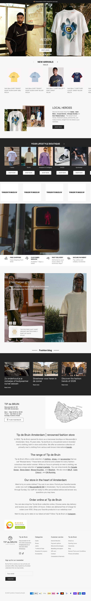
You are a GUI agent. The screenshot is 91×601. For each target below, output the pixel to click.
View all (45, 64)
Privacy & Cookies (73, 553)
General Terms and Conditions (77, 551)
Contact (53, 553)
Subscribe (11, 579)
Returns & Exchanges (57, 546)
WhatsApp (22, 548)
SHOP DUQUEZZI (45, 50)
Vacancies (71, 546)
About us (70, 540)
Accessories (38, 553)
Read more (7, 387)
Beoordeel (20, 527)
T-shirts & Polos (39, 548)
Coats (36, 540)
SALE (72, 12)
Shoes (31, 12)
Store (79, 12)
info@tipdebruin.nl (24, 544)
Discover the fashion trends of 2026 (71, 379)
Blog (69, 548)
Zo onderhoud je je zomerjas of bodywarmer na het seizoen (16, 381)
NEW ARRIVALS (45, 62)
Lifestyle (49, 12)
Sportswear (39, 12)
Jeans (37, 546)
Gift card (53, 551)
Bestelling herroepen (57, 548)
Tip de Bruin (12, 593)
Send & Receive (55, 540)
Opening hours (72, 543)
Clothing (23, 12)
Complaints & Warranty (57, 556)
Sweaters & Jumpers (41, 551)
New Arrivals (13, 12)
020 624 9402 (23, 546)
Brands (66, 12)
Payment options (56, 543)
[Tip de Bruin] (45, 6)
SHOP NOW (58, 127)
